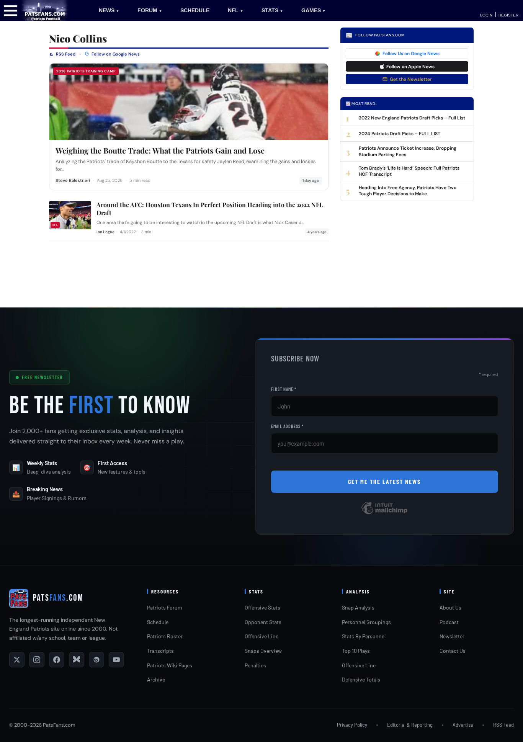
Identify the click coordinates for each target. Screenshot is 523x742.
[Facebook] (56, 659)
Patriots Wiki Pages (169, 665)
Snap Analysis (358, 607)
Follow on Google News (115, 54)
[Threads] (96, 659)
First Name (283, 389)
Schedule (157, 622)
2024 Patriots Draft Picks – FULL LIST (399, 134)
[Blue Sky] (76, 659)
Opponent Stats (263, 622)
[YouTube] (116, 659)
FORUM (149, 10)
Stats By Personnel (364, 636)
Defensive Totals (361, 679)
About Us (450, 607)
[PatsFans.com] (45, 10)
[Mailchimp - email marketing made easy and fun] (384, 514)
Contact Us (453, 650)
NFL (235, 10)
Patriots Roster (165, 636)
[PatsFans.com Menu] (10, 10)
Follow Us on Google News (411, 54)
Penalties (255, 665)
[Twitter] (17, 659)
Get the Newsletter (411, 79)
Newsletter (452, 636)
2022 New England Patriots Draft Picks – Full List (412, 118)
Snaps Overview (263, 650)
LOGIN (486, 15)
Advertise (463, 725)
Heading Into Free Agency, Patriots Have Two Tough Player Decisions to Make (407, 191)
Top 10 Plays (356, 650)
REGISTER (508, 15)
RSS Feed (65, 54)
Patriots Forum (164, 607)
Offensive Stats (262, 607)
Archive (156, 679)
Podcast (449, 622)
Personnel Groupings (366, 622)
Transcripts (160, 650)
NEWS (109, 10)
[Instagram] (36, 659)
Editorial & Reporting (410, 725)
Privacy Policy (352, 725)
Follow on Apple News (410, 67)
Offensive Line (261, 636)
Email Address (287, 426)
